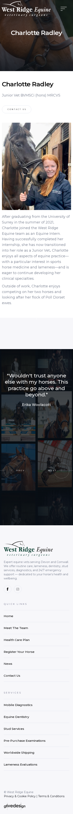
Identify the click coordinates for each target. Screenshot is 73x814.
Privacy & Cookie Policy (20, 796)
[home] (26, 9)
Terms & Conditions (51, 796)
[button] (62, 9)
